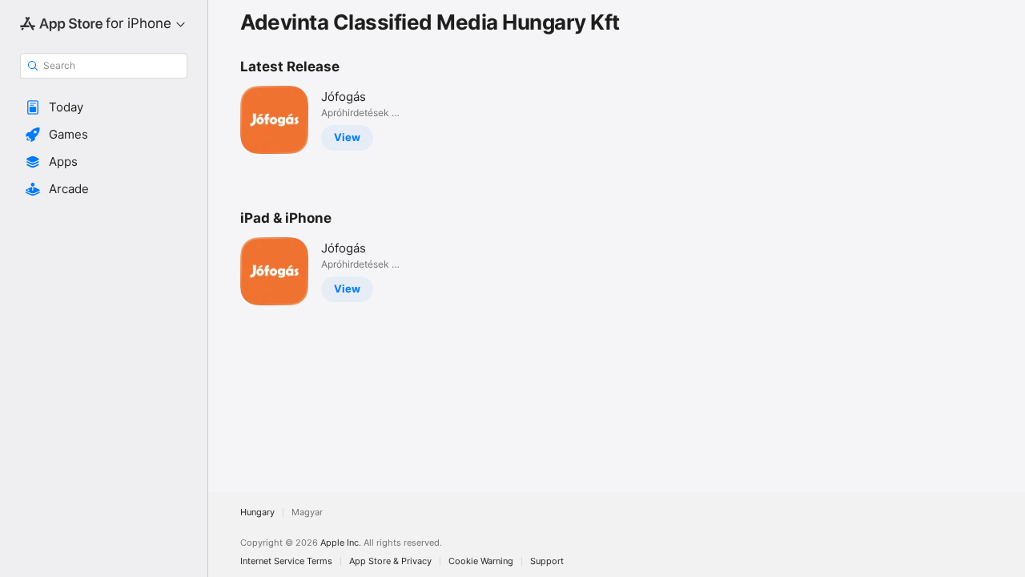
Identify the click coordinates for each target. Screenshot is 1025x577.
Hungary (257, 512)
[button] (104, 107)
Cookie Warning (480, 561)
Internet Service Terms (286, 561)
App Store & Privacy (390, 561)
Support (547, 561)
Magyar (307, 512)
